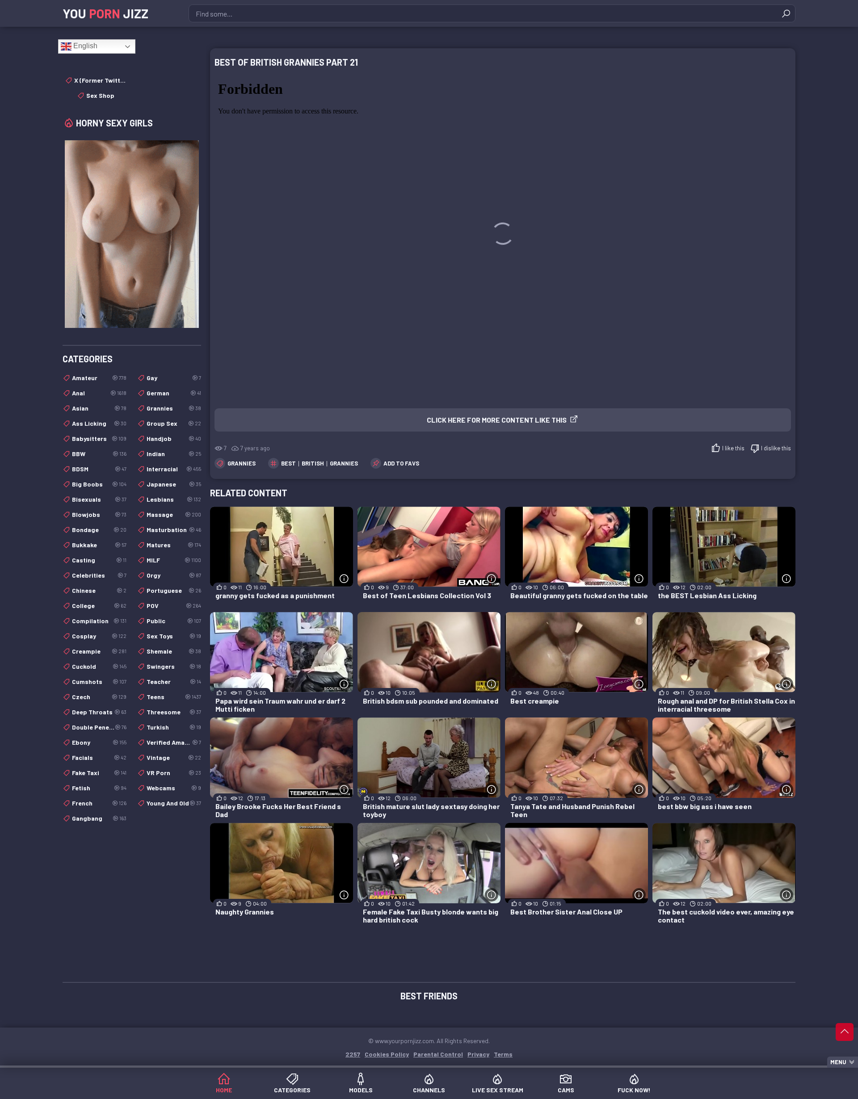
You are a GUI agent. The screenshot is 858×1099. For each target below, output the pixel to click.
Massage (174, 514)
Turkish (174, 727)
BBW (99, 453)
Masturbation (174, 529)
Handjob (174, 438)
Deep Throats (99, 712)
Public (174, 621)
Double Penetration (99, 727)
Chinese (99, 590)
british (313, 463)
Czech (99, 697)
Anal (99, 393)
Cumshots (99, 681)
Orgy (174, 575)
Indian (174, 453)
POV (174, 605)
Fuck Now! (634, 1090)
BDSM (99, 469)
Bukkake (99, 545)
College (99, 605)
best (288, 463)
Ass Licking (99, 423)
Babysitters (99, 438)
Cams (566, 1090)
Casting (99, 560)
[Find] (786, 13)
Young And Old (174, 803)
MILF (174, 560)
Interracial (174, 469)
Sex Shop (100, 95)
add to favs (401, 463)
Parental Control (438, 1054)
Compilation (99, 621)
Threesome (174, 712)
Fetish (99, 788)
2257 (352, 1054)
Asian (99, 408)
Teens (174, 697)
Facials (99, 757)
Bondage (99, 529)
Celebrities (99, 575)
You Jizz (105, 13)
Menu (838, 1061)
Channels (429, 1090)
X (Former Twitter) (100, 80)
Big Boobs (99, 484)
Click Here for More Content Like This (497, 419)
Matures (174, 545)
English (84, 46)
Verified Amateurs (174, 742)
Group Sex (174, 423)
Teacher (174, 681)
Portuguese (174, 590)
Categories (292, 1090)
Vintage (174, 757)
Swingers (174, 666)
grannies (344, 463)
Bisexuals (99, 499)
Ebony (99, 742)
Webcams (174, 788)
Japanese (174, 484)
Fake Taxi (99, 772)
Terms (503, 1054)
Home (224, 1090)
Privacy (478, 1054)
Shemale (174, 651)
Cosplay (99, 636)
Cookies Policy (387, 1054)
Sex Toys (174, 636)
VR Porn (174, 772)
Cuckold (99, 666)
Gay (174, 378)
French (99, 803)
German (174, 393)
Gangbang (99, 818)
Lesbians (174, 499)
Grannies (241, 463)
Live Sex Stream (497, 1090)
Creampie (99, 651)
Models (361, 1090)
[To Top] (845, 1032)
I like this (733, 448)
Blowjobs (99, 514)
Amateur (99, 378)
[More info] (344, 578)
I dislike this (776, 448)
